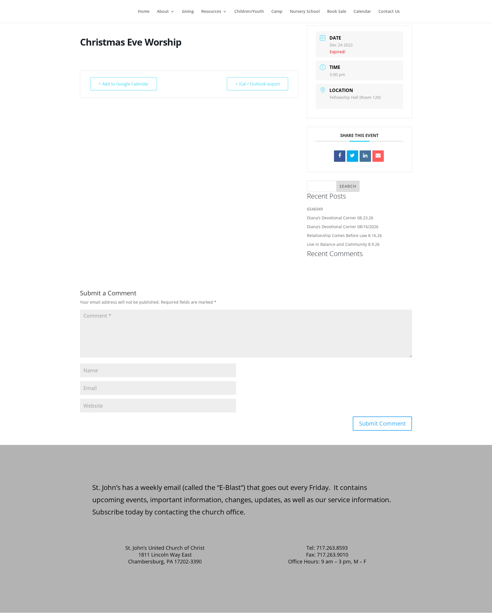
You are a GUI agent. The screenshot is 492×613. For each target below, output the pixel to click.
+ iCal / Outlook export (257, 84)
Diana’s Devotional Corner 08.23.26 (340, 217)
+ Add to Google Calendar (124, 84)
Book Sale (336, 11)
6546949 (315, 209)
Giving (188, 11)
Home (143, 11)
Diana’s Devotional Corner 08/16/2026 (342, 226)
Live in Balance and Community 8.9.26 (343, 244)
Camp (276, 11)
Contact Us (389, 11)
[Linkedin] (365, 156)
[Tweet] (352, 156)
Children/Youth (249, 11)
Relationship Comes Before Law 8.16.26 (344, 235)
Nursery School (305, 11)
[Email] (378, 156)
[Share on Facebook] (339, 156)
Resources (211, 11)
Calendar (362, 11)
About (163, 11)
